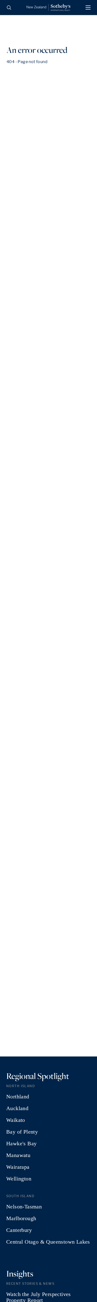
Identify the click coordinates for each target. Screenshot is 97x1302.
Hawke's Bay (21, 1144)
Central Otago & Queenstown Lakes (48, 1242)
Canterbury (19, 1230)
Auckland (17, 1108)
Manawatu (18, 1155)
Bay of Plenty (22, 1132)
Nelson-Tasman (24, 1207)
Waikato (15, 1120)
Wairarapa (18, 1167)
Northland (17, 1097)
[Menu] (88, 7)
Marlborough (21, 1218)
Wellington (18, 1179)
